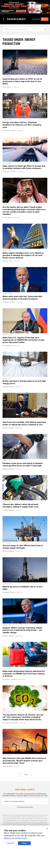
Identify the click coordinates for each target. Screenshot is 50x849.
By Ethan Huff (7, 261)
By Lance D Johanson (10, 723)
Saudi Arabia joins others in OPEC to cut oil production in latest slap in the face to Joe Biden (22, 81)
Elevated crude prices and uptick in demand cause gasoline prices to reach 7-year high (22, 464)
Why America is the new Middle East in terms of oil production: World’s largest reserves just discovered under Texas (24, 760)
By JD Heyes (7, 87)
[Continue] (45, 801)
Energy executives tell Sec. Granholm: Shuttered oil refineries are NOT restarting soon (22, 124)
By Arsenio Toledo (9, 130)
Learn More (10, 843)
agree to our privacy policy (15, 838)
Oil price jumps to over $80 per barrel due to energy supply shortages (23, 546)
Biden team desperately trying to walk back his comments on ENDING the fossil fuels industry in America (24, 673)
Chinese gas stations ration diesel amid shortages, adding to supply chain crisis (21, 505)
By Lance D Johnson (10, 679)
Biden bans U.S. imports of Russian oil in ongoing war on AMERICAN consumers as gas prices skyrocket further (23, 339)
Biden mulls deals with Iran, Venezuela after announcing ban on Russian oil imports (22, 297)
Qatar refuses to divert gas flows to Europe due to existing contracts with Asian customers (24, 167)
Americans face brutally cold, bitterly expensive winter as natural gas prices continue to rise (24, 423)
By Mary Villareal (8, 387)
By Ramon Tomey (8, 302)
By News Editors (8, 636)
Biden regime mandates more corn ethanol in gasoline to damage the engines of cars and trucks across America (23, 255)
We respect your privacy (25, 807)
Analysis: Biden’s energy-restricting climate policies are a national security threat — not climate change (22, 630)
